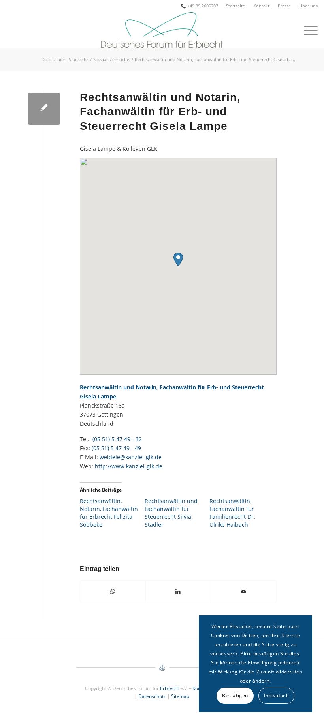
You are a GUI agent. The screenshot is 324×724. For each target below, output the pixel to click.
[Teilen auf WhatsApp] (112, 591)
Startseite (235, 6)
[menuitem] (235, 6)
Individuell (276, 695)
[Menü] (307, 30)
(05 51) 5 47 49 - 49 (116, 448)
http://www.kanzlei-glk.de (128, 466)
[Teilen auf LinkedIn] (178, 591)
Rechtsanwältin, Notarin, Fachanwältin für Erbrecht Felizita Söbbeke (109, 512)
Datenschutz (152, 696)
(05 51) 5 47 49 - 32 (117, 439)
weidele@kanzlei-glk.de (131, 457)
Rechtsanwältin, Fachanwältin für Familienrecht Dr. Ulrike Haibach (232, 512)
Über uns (308, 6)
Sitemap (180, 696)
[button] (178, 259)
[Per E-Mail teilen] (243, 591)
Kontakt (261, 6)
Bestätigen (235, 695)
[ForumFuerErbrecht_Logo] (162, 30)
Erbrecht (169, 688)
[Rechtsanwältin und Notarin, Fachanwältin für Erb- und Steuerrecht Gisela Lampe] (44, 109)
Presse (284, 6)
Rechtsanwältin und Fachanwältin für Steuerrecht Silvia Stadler (171, 512)
